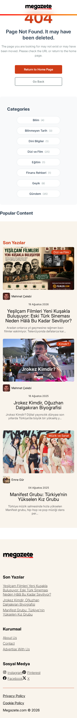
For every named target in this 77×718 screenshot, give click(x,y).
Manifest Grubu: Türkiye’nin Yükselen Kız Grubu (24, 612)
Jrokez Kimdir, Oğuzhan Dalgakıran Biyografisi (21, 602)
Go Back (38, 81)
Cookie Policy (13, 703)
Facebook (15, 678)
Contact (9, 643)
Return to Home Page (38, 69)
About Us (10, 638)
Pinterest (33, 673)
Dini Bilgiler (39, 141)
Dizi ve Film (39, 151)
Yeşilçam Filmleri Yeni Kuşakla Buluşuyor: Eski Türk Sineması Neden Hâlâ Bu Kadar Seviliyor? (27, 590)
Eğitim (38, 162)
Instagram (15, 673)
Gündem (38, 194)
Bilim (38, 120)
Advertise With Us (16, 649)
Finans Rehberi (38, 172)
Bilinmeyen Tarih (38, 130)
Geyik (38, 183)
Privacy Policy (14, 696)
